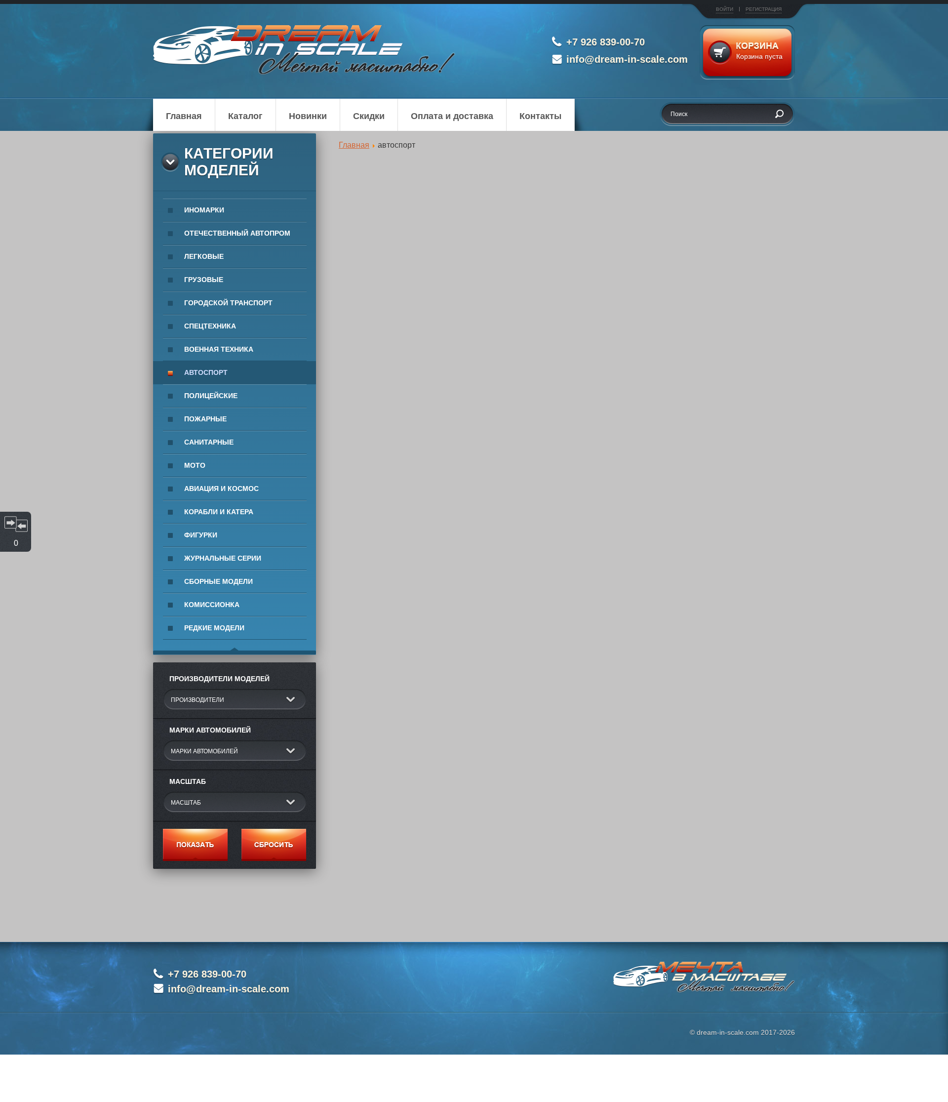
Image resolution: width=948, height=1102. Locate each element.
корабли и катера (218, 512)
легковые (204, 256)
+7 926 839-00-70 (605, 42)
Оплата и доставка (452, 116)
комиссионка (211, 605)
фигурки (200, 535)
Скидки (369, 116)
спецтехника (210, 326)
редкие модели (214, 628)
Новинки (308, 116)
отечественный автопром (237, 233)
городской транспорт (228, 303)
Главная (184, 116)
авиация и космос (221, 488)
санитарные (209, 442)
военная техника (218, 349)
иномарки (204, 210)
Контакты (540, 116)
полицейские (210, 396)
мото (194, 465)
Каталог (245, 116)
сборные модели (218, 581)
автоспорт (206, 372)
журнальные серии (222, 558)
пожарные (205, 419)
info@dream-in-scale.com (627, 59)
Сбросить (273, 845)
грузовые (203, 280)
